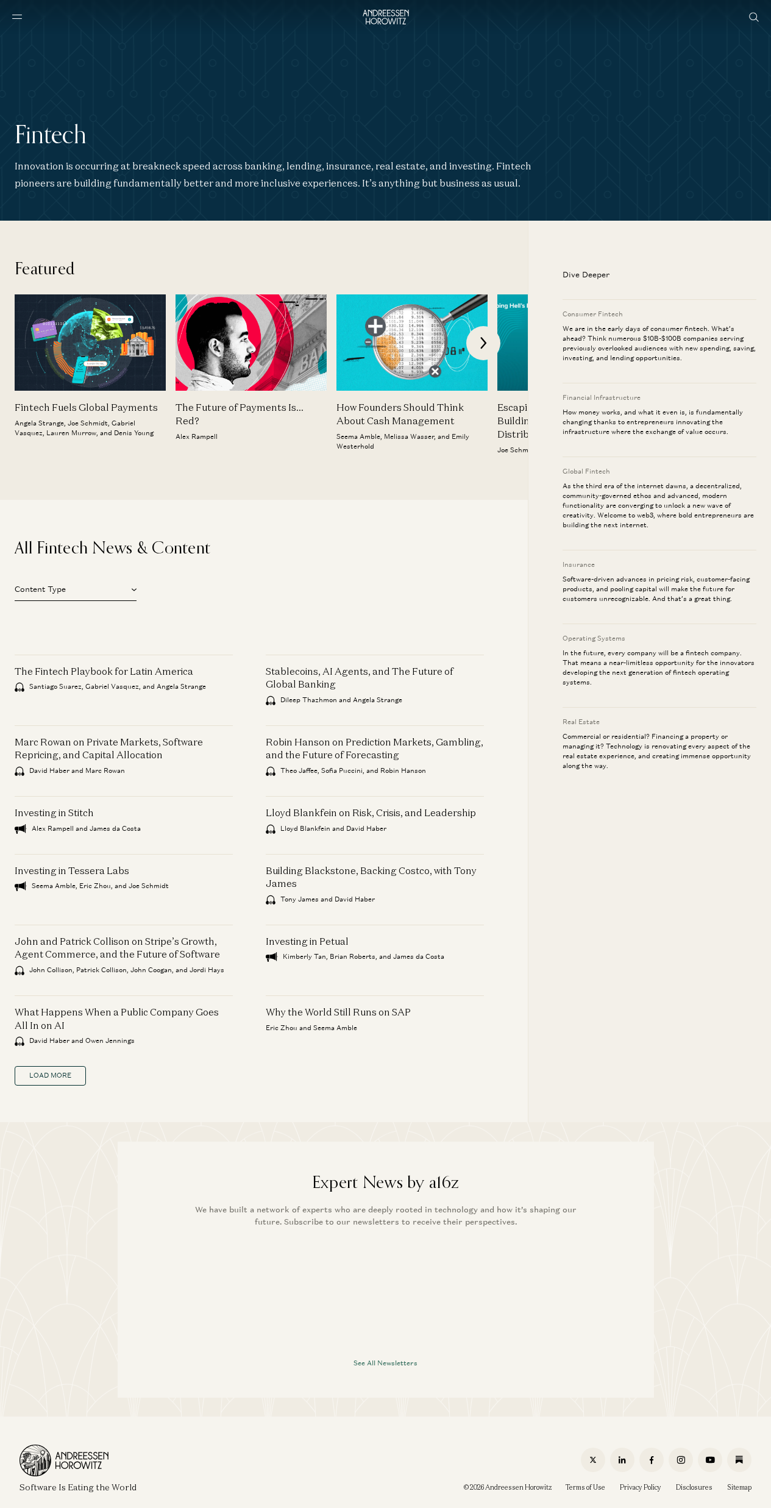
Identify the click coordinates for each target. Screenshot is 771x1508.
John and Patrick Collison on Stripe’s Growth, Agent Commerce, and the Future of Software (117, 948)
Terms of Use (585, 1487)
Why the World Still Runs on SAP (338, 1012)
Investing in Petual (307, 941)
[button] (76, 587)
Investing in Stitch (54, 812)
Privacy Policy (640, 1487)
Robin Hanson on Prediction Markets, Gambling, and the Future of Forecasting (374, 748)
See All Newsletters (385, 1362)
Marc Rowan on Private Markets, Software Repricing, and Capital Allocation (109, 748)
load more (50, 1075)
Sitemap (739, 1487)
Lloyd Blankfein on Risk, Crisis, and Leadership (371, 812)
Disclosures (694, 1487)
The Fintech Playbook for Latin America (104, 671)
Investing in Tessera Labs (72, 870)
